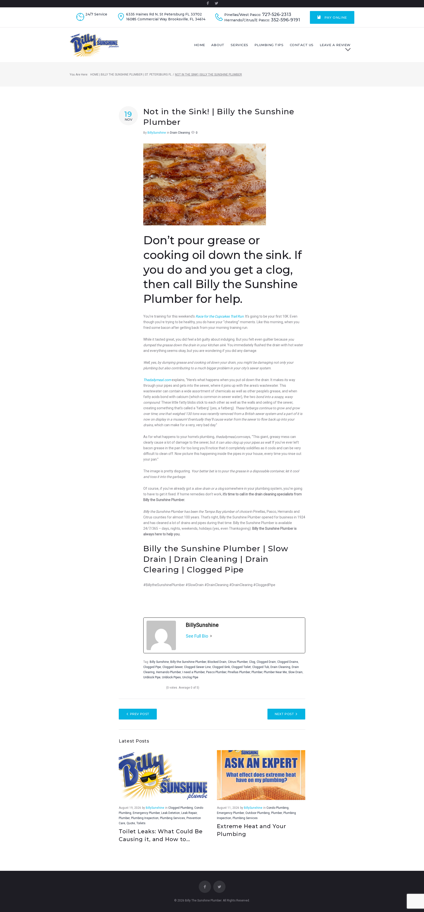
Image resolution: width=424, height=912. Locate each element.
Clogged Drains (287, 662)
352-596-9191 (285, 20)
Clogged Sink (221, 667)
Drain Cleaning (180, 132)
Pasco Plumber (216, 672)
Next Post (284, 714)
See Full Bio (197, 636)
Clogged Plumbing (180, 807)
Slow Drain (295, 672)
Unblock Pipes (171, 677)
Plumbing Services (172, 818)
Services (239, 45)
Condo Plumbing (277, 807)
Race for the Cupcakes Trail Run (220, 316)
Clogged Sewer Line (197, 667)
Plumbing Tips (269, 45)
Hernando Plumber (168, 672)
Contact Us (302, 45)
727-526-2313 (276, 14)
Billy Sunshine (159, 662)
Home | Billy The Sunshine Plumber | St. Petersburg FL (131, 74)
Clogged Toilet (241, 667)
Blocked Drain (217, 662)
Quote (131, 823)
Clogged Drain (266, 662)
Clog (252, 662)
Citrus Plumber (238, 662)
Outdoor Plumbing (257, 813)
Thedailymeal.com (157, 380)
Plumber (257, 672)
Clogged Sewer (172, 667)
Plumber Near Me (275, 672)
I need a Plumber (193, 672)
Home (199, 45)
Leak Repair (189, 813)
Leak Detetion (170, 813)
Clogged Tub (260, 667)
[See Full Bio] (211, 636)
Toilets (141, 823)
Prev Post (139, 714)
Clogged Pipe (152, 667)
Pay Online (335, 17)
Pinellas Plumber (239, 672)
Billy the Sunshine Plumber (188, 662)
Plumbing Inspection (145, 818)
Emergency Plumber (146, 813)
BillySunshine (156, 132)
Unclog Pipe (190, 677)
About (218, 45)
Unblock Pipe (151, 677)
